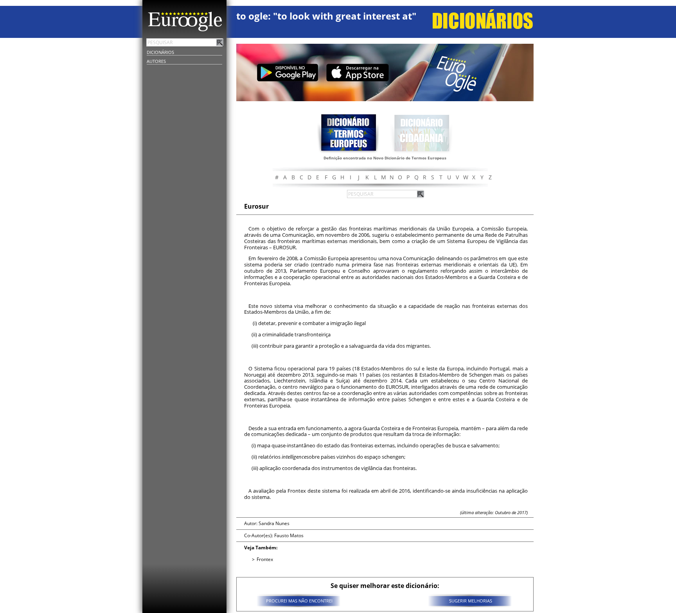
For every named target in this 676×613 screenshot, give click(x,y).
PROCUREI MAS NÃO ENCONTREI (299, 601)
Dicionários (160, 52)
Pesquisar (219, 42)
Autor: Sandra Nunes (266, 523)
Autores (156, 61)
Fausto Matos (289, 535)
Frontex (265, 559)
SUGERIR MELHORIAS (470, 601)
